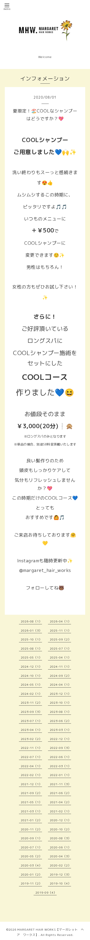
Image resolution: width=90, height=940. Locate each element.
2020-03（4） (31, 865)
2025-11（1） (60, 630)
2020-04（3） (60, 856)
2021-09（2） (31, 793)
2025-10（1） (31, 639)
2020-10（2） (60, 829)
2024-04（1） (60, 685)
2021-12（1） (31, 784)
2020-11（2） (31, 829)
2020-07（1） (31, 847)
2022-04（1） (31, 766)
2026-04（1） (60, 621)
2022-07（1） (31, 757)
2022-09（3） (60, 748)
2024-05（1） (31, 685)
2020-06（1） (60, 847)
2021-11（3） (60, 784)
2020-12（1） (60, 820)
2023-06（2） (60, 721)
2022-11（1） (31, 748)
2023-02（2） (31, 739)
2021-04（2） (60, 802)
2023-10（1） (60, 703)
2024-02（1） (31, 694)
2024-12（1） (31, 666)
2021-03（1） (31, 811)
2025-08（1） (31, 648)
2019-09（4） (46, 892)
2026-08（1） (31, 621)
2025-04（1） (60, 657)
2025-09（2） (60, 639)
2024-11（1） (60, 666)
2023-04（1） (31, 730)
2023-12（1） (60, 694)
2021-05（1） (31, 802)
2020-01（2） (31, 874)
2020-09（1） (31, 838)
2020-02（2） (60, 865)
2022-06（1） (60, 757)
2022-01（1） (60, 775)
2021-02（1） (60, 811)
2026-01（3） (31, 630)
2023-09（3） (31, 712)
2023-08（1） (60, 712)
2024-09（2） (60, 676)
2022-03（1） (60, 766)
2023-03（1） (60, 730)
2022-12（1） (60, 739)
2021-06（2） (60, 793)
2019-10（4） (60, 883)
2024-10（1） (31, 676)
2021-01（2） (31, 820)
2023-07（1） (31, 721)
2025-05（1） (31, 657)
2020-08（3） (60, 838)
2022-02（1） (31, 775)
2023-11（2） (31, 703)
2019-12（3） (60, 874)
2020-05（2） (31, 856)
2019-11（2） (31, 883)
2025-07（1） (60, 648)
